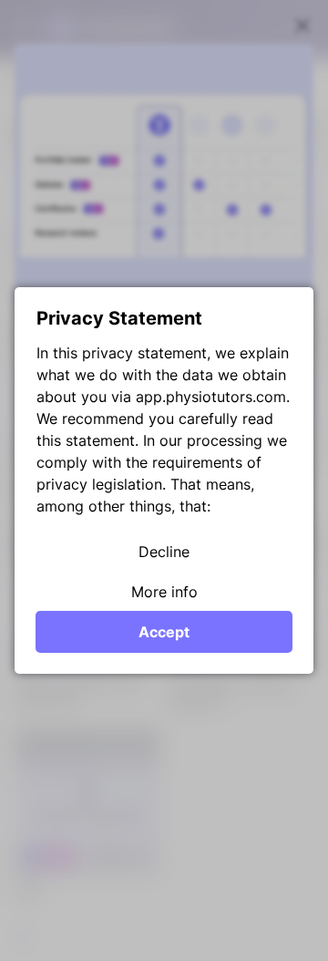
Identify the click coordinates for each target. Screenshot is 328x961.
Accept (164, 632)
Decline (164, 551)
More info (164, 592)
